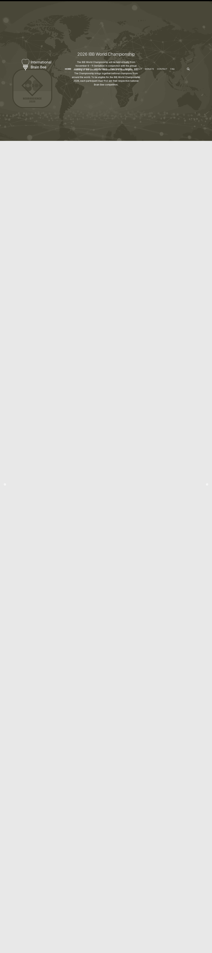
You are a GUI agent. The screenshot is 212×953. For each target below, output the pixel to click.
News (128, 69)
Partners (116, 69)
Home (68, 69)
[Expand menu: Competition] (91, 69)
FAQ (172, 69)
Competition (82, 69)
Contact (162, 69)
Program (106, 494)
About (138, 69)
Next (207, 484)
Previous (5, 484)
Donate (149, 69)
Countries (101, 69)
